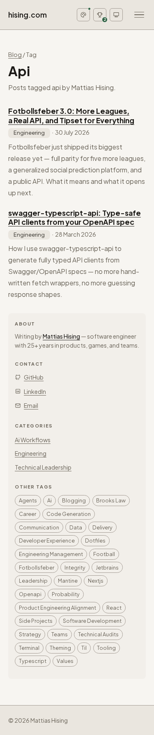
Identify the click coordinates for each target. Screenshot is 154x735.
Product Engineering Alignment (57, 607)
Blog (15, 54)
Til (84, 648)
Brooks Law (111, 500)
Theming (60, 648)
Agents (28, 500)
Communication (39, 527)
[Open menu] (139, 14)
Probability (66, 594)
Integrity (74, 567)
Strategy (30, 634)
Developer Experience (47, 540)
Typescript (32, 661)
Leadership (33, 580)
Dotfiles (95, 540)
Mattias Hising (61, 336)
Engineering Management (51, 554)
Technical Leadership (43, 467)
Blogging (74, 500)
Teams (59, 634)
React (114, 607)
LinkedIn (35, 391)
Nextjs (95, 580)
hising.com (27, 14)
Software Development (92, 620)
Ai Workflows (33, 439)
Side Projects (36, 620)
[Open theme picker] (83, 14)
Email (31, 405)
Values (65, 661)
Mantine (68, 580)
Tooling (106, 648)
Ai (49, 500)
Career (27, 514)
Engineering (29, 132)
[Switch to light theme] (116, 14)
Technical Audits (98, 634)
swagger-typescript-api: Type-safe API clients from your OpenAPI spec (74, 217)
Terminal (29, 648)
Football (104, 554)
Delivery (102, 527)
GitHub (34, 377)
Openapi (30, 594)
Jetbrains (107, 567)
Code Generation (68, 514)
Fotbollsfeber (36, 567)
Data (75, 527)
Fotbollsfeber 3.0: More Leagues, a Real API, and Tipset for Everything (71, 115)
